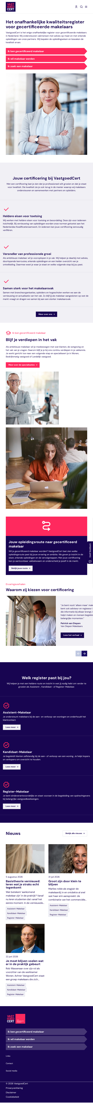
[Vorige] (78, 653)
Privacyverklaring (14, 1088)
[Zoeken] (81, 6)
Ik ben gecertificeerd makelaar (26, 51)
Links (8, 1056)
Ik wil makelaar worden (21, 58)
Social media (11, 1071)
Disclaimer (11, 1092)
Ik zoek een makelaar (20, 66)
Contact (9, 1063)
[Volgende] (84, 653)
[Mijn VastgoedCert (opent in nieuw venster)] (76, 6)
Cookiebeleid (12, 1096)
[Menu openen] (86, 7)
